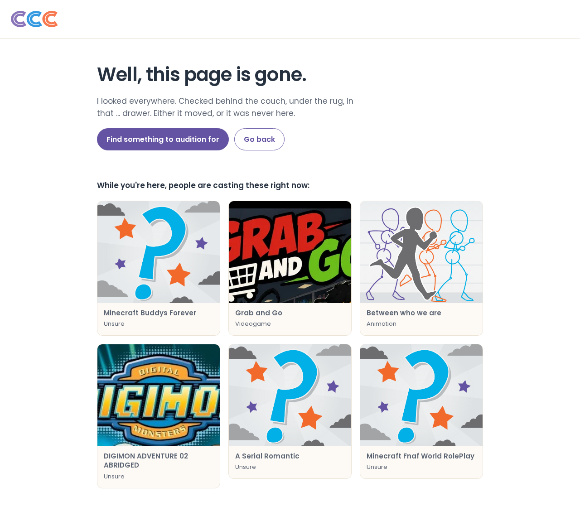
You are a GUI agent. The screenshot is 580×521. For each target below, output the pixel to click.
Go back (259, 139)
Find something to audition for (162, 139)
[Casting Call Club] (290, 19)
